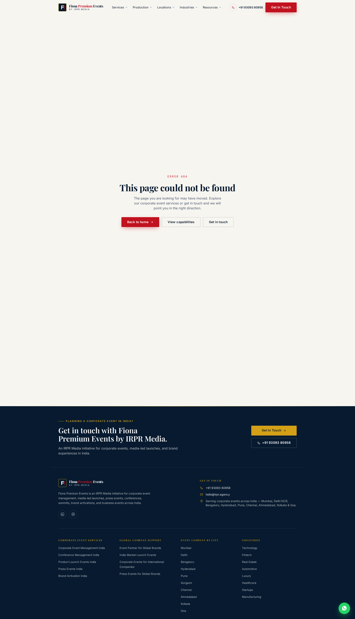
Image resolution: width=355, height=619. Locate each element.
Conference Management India (78, 555)
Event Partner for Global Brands (140, 548)
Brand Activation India (72, 576)
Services (118, 7)
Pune (184, 576)
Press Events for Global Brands (140, 573)
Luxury (246, 576)
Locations (164, 7)
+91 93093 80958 (276, 443)
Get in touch (218, 222)
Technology (249, 548)
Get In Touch (281, 7)
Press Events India (70, 569)
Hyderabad (188, 569)
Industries (187, 7)
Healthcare (249, 582)
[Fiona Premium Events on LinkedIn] (62, 514)
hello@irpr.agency (218, 494)
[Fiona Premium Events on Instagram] (73, 514)
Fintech (247, 555)
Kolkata (185, 603)
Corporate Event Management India (81, 548)
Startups (247, 589)
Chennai (186, 589)
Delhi (184, 555)
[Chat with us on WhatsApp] (344, 608)
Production (141, 7)
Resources (210, 7)
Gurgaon (186, 582)
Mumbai (186, 548)
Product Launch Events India (77, 562)
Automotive (249, 569)
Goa (183, 610)
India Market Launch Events (138, 555)
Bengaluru (187, 562)
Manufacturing (251, 596)
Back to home (138, 222)
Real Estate (249, 562)
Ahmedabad (189, 596)
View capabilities (181, 222)
